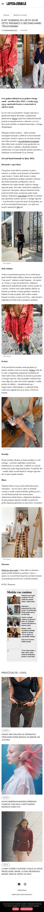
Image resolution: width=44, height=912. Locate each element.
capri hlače (22, 196)
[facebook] (19, 884)
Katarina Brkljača (10, 30)
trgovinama (28, 141)
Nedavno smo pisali (10, 570)
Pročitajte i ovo (14, 673)
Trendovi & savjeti (20, 15)
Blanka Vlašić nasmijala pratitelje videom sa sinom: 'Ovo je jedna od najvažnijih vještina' (28, 632)
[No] (41, 907)
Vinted (14, 118)
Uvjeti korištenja (26, 909)
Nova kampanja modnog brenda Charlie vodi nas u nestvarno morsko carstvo (19, 804)
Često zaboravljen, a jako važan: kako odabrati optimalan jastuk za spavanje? (28, 653)
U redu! (15, 909)
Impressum (22, 890)
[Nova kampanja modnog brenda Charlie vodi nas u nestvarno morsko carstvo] (22, 769)
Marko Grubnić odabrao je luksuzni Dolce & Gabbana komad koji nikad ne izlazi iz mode (28, 621)
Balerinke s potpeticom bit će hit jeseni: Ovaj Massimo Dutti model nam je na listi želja (28, 610)
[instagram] (25, 884)
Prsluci (32, 370)
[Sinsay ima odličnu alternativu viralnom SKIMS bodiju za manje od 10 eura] (22, 702)
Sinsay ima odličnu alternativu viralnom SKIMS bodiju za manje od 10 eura (21, 737)
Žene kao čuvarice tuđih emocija (27, 640)
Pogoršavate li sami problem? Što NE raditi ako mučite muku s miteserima (28, 598)
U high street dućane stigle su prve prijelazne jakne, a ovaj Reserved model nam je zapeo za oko (22, 871)
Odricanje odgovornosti (22, 894)
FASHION (6, 15)
